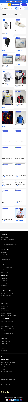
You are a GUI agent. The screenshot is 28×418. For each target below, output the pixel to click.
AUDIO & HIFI (4, 252)
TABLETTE (3, 298)
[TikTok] (5, 392)
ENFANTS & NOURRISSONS (7, 313)
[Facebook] (1, 392)
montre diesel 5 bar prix (7, 184)
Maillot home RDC (19, 141)
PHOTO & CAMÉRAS (5, 259)
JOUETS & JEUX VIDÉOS (6, 267)
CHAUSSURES (4, 285)
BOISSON (3, 308)
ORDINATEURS (4, 237)
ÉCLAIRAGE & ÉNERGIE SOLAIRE (8, 333)
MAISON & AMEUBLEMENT (7, 324)
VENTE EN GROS (5, 310)
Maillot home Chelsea (19, 124)
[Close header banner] (26, 1)
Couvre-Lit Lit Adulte (19, 62)
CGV (2, 356)
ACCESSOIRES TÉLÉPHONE (7, 293)
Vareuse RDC (18, 219)
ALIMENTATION (4, 382)
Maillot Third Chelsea (19, 158)
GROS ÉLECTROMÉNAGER (7, 321)
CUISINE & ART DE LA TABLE (7, 326)
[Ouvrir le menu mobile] (1, 4)
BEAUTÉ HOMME (5, 367)
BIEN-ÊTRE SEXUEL (5, 364)
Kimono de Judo (5, 83)
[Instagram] (3, 392)
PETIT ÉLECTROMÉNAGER (7, 331)
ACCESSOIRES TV (5, 257)
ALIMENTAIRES (4, 306)
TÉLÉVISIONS (4, 254)
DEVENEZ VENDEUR (24, 5)
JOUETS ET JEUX (4, 272)
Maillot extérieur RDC (6, 105)
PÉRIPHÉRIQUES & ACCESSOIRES (8, 244)
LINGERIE (3, 348)
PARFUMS (3, 369)
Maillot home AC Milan (19, 104)
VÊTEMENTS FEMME (5, 341)
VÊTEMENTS (4, 278)
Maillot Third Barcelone (7, 158)
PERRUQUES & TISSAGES (7, 371)
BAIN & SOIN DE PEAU (6, 384)
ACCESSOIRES (4, 280)
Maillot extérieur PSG (19, 85)
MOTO (2, 269)
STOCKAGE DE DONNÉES (7, 241)
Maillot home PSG (6, 141)
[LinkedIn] (8, 392)
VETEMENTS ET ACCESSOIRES (8, 379)
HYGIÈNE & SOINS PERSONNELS (8, 315)
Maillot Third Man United (7, 175)
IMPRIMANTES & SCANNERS (7, 239)
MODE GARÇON (4, 283)
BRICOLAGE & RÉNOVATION (7, 328)
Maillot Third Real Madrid (20, 175)
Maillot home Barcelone (7, 125)
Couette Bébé (18, 48)
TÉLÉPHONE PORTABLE (6, 295)
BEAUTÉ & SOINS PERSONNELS (8, 362)
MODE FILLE (4, 346)
